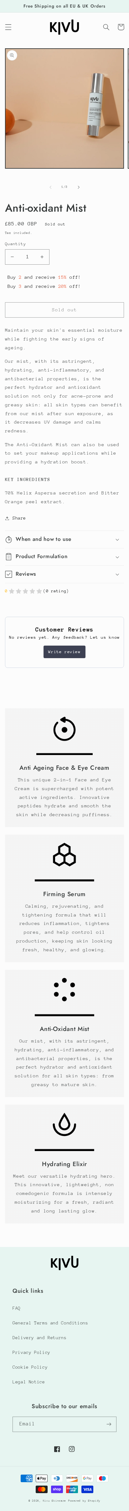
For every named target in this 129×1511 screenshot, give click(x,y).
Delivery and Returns (40, 1337)
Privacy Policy (31, 1352)
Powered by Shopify (84, 1500)
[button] (8, 27)
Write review (64, 651)
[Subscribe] (109, 1424)
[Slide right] (78, 187)
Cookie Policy (30, 1367)
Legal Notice (29, 1381)
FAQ (17, 1308)
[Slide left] (50, 187)
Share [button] (19, 517)
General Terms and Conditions (50, 1322)
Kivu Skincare (54, 1500)
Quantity (15, 243)
